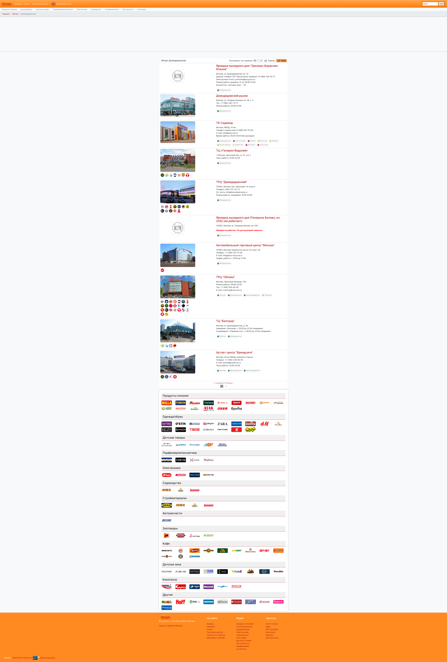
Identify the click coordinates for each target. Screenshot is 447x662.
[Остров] (175, 310)
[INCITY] (183, 306)
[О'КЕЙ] (222, 408)
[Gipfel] (250, 601)
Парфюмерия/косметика (63, 9)
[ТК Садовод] (177, 132)
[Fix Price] (194, 601)
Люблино (275, 141)
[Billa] (167, 403)
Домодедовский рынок (232, 95)
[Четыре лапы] (175, 345)
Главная (5, 14)
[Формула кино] (187, 306)
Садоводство (96, 9)
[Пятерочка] (222, 403)
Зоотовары (141, 9)
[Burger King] (166, 206)
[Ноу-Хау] (183, 175)
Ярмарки (18, 4)
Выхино (252, 141)
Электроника (82, 9)
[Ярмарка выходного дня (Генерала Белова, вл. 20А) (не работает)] (177, 227)
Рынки (27, 4)
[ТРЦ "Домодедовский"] (177, 192)
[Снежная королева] (166, 301)
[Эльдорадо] (171, 306)
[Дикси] (264, 403)
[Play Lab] (180, 571)
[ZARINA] (170, 211)
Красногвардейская (253, 295)
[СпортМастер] (166, 376)
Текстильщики (240, 141)
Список (271, 60)
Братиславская (225, 145)
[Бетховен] (180, 535)
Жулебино (251, 145)
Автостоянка (272, 624)
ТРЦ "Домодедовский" (231, 182)
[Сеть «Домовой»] (179, 211)
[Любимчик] (208, 535)
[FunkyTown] (278, 571)
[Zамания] (236, 571)
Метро (15, 14)
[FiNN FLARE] (183, 310)
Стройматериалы (112, 9)
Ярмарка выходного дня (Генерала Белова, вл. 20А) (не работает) (248, 219)
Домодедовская (63, 4)
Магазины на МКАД (216, 638)
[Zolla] (175, 306)
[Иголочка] (264, 601)
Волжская (263, 141)
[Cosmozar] (166, 211)
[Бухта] (236, 408)
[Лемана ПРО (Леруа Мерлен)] (180, 490)
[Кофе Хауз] (167, 556)
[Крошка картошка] (175, 206)
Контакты (28, 658)
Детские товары (42, 9)
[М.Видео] (167, 475)
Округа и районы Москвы (171, 625)
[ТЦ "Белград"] (177, 331)
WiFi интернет (272, 629)
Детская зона (272, 638)
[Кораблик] (171, 175)
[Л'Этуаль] (175, 175)
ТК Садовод (224, 123)
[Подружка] (208, 460)
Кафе (268, 626)
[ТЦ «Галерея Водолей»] (177, 160)
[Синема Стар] (167, 586)
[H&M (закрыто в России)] (264, 423)
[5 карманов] (162, 211)
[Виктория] (187, 206)
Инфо (283, 60)
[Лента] (183, 301)
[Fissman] (278, 601)
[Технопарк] (194, 475)
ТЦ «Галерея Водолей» (232, 150)
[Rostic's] (179, 175)
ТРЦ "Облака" (225, 277)
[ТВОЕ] (187, 175)
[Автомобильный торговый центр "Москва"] (177, 255)
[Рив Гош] (179, 306)
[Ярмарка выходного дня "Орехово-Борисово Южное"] (177, 75)
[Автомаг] (167, 520)
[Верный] (236, 403)
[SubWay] (236, 550)
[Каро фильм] (180, 586)
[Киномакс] (208, 586)
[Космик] (171, 376)
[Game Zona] (208, 571)
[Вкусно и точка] (162, 175)
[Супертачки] (250, 571)
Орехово (223, 295)
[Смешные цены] (250, 429)
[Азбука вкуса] (167, 408)
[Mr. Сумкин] (222, 601)
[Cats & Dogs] (187, 310)
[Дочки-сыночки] (166, 314)
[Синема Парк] (194, 586)
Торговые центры (40, 4)
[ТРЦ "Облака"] (177, 287)
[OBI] (167, 490)
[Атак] (208, 408)
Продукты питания (9, 9)
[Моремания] (194, 556)
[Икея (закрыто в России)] (167, 505)
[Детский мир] (179, 206)
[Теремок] (171, 206)
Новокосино (239, 145)
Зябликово (268, 295)
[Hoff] (162, 270)
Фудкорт (270, 635)
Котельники (264, 145)
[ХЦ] (162, 314)
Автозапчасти (128, 9)
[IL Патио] (162, 310)
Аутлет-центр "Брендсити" (234, 352)
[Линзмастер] (167, 607)
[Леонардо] (171, 310)
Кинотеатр (270, 632)
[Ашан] (194, 403)
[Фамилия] (171, 345)
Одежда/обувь (26, 9)
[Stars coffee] (180, 556)
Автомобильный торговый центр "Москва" (245, 245)
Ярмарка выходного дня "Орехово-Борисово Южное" (247, 67)
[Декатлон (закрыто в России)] (208, 601)
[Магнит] (250, 403)
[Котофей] (194, 444)
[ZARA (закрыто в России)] (222, 423)
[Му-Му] (264, 550)
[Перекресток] (166, 175)
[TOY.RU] (175, 211)
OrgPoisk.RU (17, 658)
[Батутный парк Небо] (222, 571)
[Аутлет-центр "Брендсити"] (177, 362)
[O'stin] (162, 301)
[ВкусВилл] (194, 408)
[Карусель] (278, 403)
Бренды (210, 624)
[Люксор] (236, 586)
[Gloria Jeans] (175, 301)
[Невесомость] (264, 571)
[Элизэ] (194, 460)
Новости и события (216, 635)
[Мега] (167, 601)
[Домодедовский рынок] (177, 105)
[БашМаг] (278, 423)
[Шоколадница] (183, 206)
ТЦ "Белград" (225, 321)
